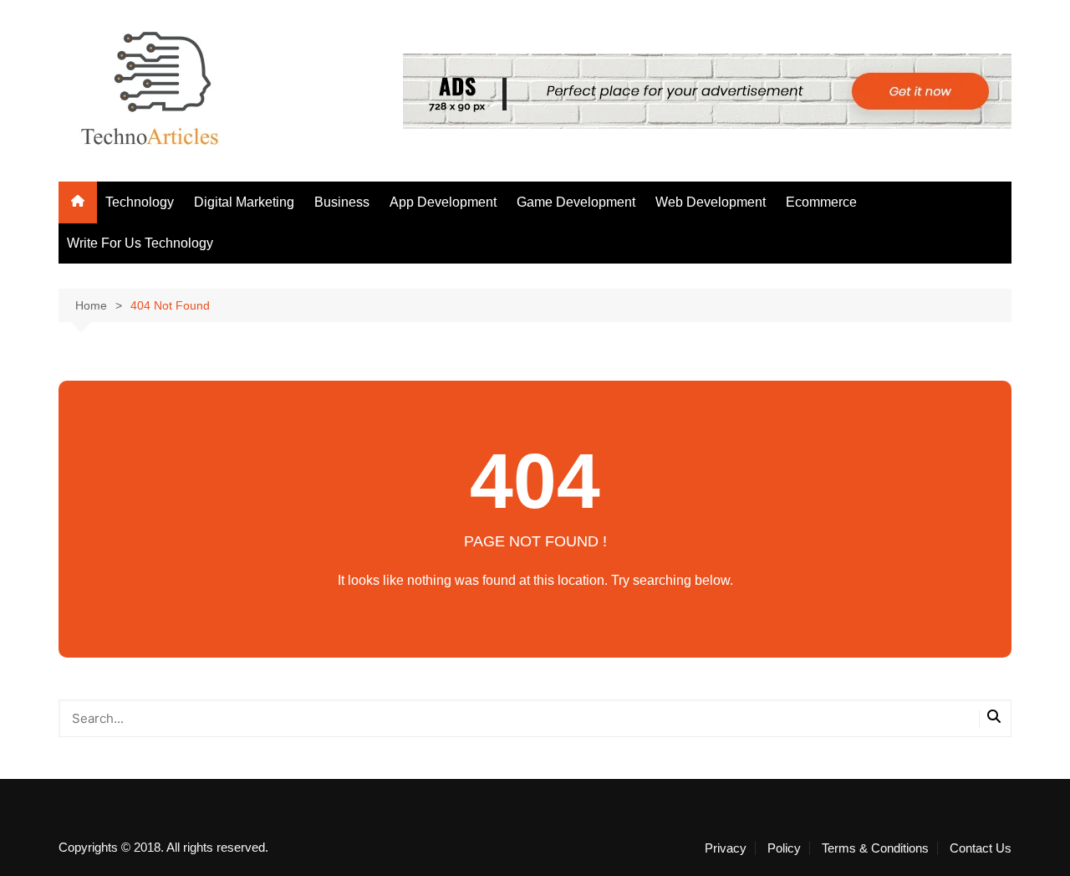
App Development (443, 202)
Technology (139, 202)
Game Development (576, 202)
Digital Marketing (244, 202)
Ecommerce (821, 202)
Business (341, 202)
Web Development (710, 202)
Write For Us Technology (140, 243)
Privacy (725, 848)
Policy (784, 848)
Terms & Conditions (875, 848)
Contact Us (980, 848)
